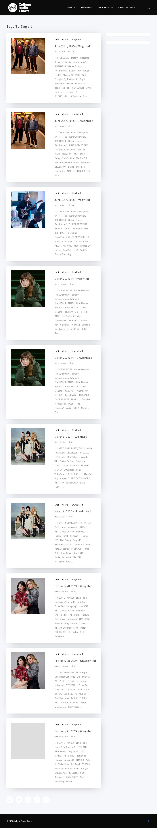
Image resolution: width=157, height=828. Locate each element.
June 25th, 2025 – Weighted (72, 46)
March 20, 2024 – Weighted (71, 279)
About (71, 7)
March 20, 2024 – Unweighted (73, 358)
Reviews (86, 7)
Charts (65, 39)
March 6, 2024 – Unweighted (72, 511)
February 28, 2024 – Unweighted (75, 661)
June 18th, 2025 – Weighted (72, 200)
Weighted (104, 7)
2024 (56, 272)
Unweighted (125, 7)
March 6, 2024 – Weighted (70, 436)
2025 (56, 39)
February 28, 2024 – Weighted (73, 586)
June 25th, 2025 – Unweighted (73, 121)
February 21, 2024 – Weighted (73, 731)
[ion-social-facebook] (148, 821)
